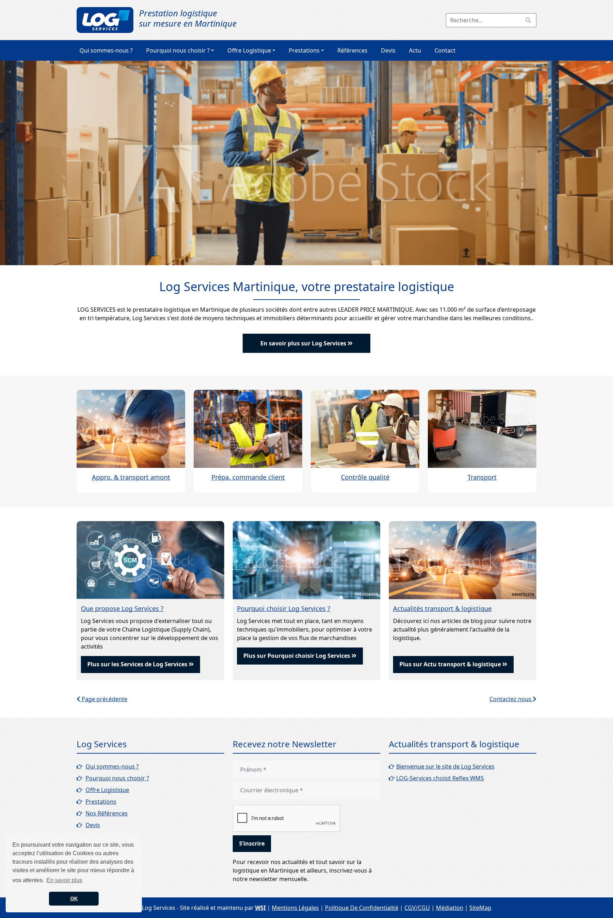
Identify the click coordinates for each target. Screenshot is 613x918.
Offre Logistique (249, 50)
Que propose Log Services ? (122, 608)
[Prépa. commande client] (248, 428)
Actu (415, 50)
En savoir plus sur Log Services (304, 343)
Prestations (304, 50)
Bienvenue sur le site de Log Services (445, 766)
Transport (482, 477)
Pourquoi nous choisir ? (178, 50)
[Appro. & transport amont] (131, 428)
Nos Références (106, 813)
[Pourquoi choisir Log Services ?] (306, 559)
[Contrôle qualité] (365, 428)
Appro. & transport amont (131, 477)
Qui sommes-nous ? (106, 50)
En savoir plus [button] (64, 880)
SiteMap (480, 908)
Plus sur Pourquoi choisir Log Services (297, 656)
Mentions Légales (295, 908)
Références (352, 50)
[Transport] (482, 428)
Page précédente (103, 699)
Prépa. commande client (248, 477)
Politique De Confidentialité (361, 908)
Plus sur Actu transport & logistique (450, 664)
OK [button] (74, 898)
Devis (388, 50)
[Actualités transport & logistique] (462, 559)
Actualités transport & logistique (442, 608)
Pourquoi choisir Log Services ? (283, 608)
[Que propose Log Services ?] (150, 559)
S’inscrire (252, 843)
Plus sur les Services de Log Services (138, 664)
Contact (445, 50)
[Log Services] (105, 20)
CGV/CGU (417, 908)
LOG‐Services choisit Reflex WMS (440, 778)
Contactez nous (511, 699)
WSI (260, 908)
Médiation (449, 908)
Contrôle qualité (365, 477)
